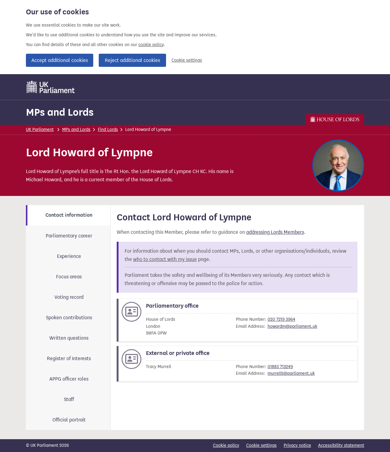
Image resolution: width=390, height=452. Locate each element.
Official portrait (69, 420)
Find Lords (108, 129)
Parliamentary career (69, 236)
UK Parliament (40, 129)
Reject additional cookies (132, 60)
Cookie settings (187, 60)
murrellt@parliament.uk (291, 373)
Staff (69, 399)
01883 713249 (280, 366)
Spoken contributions (69, 317)
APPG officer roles (68, 379)
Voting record (69, 297)
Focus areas (69, 277)
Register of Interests (69, 358)
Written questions (68, 338)
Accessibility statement (341, 445)
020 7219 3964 (281, 319)
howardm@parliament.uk (292, 326)
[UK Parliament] (51, 87)
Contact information (68, 215)
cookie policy (151, 44)
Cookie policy (226, 445)
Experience (69, 256)
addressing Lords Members (275, 232)
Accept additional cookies (59, 60)
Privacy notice (297, 445)
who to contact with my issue (165, 259)
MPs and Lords (60, 112)
